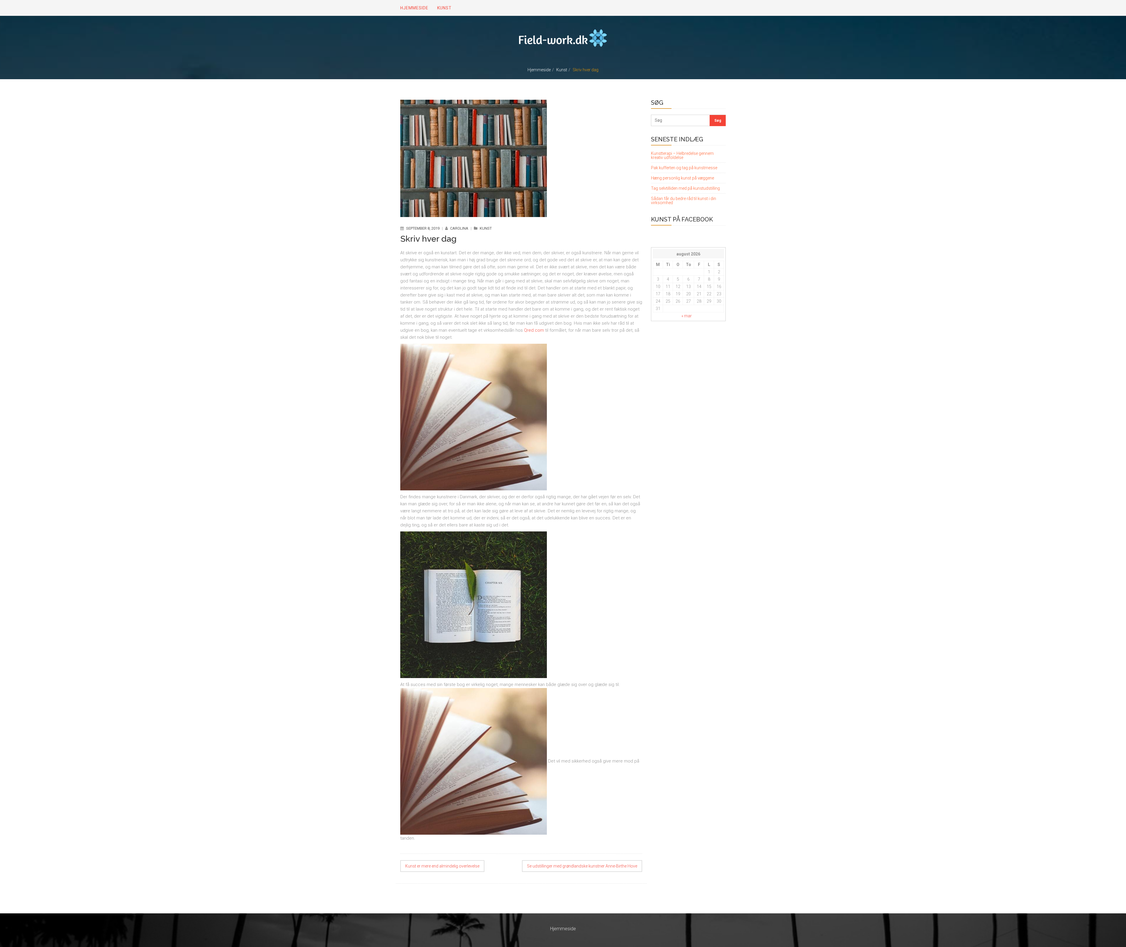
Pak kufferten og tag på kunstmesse (684, 167)
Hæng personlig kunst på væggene (682, 178)
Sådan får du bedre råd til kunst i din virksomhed (683, 200)
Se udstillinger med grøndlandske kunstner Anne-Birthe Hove (582, 866)
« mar (686, 316)
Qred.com (534, 330)
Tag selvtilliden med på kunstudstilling (685, 188)
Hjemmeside (539, 69)
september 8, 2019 (423, 228)
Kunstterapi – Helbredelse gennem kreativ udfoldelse (682, 155)
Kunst (561, 69)
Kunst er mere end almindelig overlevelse (442, 866)
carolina (459, 228)
